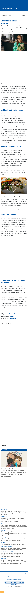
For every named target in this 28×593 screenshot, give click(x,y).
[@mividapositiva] (8, 576)
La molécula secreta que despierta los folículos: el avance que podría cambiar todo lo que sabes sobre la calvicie (14, 520)
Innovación (4, 516)
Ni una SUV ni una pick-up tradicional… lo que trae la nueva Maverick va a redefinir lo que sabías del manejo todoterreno (14, 562)
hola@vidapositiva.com (15, 579)
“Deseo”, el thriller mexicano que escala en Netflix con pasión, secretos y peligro (14, 548)
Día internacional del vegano (10, 22)
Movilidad (3, 558)
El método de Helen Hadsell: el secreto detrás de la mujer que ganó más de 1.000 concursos (13, 513)
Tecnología (3, 537)
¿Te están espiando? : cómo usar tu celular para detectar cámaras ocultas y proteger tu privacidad (13, 533)
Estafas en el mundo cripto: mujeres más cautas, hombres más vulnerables (13, 539)
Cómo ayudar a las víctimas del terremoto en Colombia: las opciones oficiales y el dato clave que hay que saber (14, 526)
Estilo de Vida (6, 16)
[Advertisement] (14, 65)
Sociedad (3, 523)
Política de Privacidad (11, 574)
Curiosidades (4, 509)
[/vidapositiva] (25, 574)
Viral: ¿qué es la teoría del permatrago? (13, 544)
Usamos (12, 576)
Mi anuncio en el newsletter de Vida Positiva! (14, 583)
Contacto (21, 574)
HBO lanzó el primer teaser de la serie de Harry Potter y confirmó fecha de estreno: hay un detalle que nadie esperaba (13, 555)
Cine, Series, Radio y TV (7, 468)
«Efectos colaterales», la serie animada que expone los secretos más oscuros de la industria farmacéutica (13, 473)
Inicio (4, 574)
